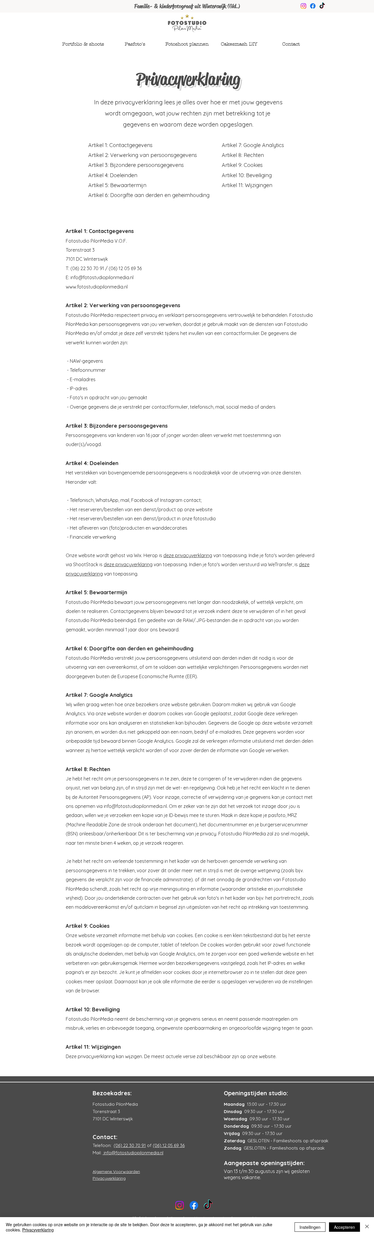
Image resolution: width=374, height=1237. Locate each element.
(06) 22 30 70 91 (130, 1145)
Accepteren (344, 1227)
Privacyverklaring (38, 1230)
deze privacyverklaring (187, 555)
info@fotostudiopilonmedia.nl (102, 277)
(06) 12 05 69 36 (169, 1145)
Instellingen (310, 1227)
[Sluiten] (366, 1227)
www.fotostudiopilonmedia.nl (97, 287)
